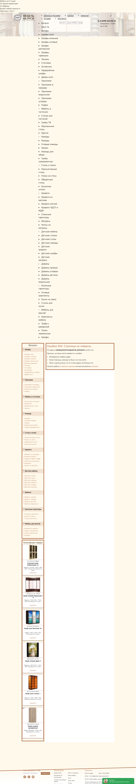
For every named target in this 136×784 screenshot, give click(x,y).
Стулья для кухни (31, 518)
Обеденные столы (31, 442)
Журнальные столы (31, 406)
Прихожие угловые (31, 389)
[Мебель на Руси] (27, 18)
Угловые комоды (49, 144)
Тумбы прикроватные (32, 427)
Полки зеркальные (31, 533)
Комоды (45, 137)
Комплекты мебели (31, 528)
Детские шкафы (49, 253)
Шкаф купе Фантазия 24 (33, 628)
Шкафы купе (47, 34)
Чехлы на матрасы (31, 466)
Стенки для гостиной (32, 401)
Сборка (70, 15)
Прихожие (46, 81)
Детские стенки (49, 235)
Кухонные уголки (30, 444)
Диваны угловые (49, 271)
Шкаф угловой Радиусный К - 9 (33, 597)
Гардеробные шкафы (32, 372)
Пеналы (45, 59)
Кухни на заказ (48, 299)
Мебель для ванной (32, 524)
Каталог (45, 23)
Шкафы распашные (31, 361)
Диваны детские (49, 275)
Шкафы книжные (49, 38)
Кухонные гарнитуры (33, 509)
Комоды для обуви (31, 425)
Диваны (45, 264)
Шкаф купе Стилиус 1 (32, 694)
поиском (94, 366)
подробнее (33, 573)
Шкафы (45, 31)
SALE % (45, 27)
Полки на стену (49, 176)
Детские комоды (49, 243)
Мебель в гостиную (32, 397)
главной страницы (68, 366)
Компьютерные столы (32, 437)
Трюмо (44, 148)
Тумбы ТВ (46, 122)
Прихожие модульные (32, 387)
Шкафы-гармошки (31, 363)
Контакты (62, 18)
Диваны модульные (31, 504)
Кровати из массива (32, 454)
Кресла (44, 133)
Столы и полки (48, 165)
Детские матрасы (31, 487)
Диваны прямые (49, 268)
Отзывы (47, 18)
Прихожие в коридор (32, 385)
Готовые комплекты (31, 514)
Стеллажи (46, 63)
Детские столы (48, 239)
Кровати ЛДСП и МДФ (32, 459)
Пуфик (44, 105)
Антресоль (46, 66)
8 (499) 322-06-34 (108, 21)
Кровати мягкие (49, 204)
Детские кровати (31, 482)
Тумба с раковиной (31, 531)
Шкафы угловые (49, 42)
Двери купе (47, 77)
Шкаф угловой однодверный (33, 727)
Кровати (45, 193)
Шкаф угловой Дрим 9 (33, 661)
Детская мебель (49, 231)
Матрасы (45, 221)
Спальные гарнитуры (32, 461)
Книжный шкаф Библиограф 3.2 (33, 564)
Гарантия (85, 15)
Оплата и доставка (52, 15)
